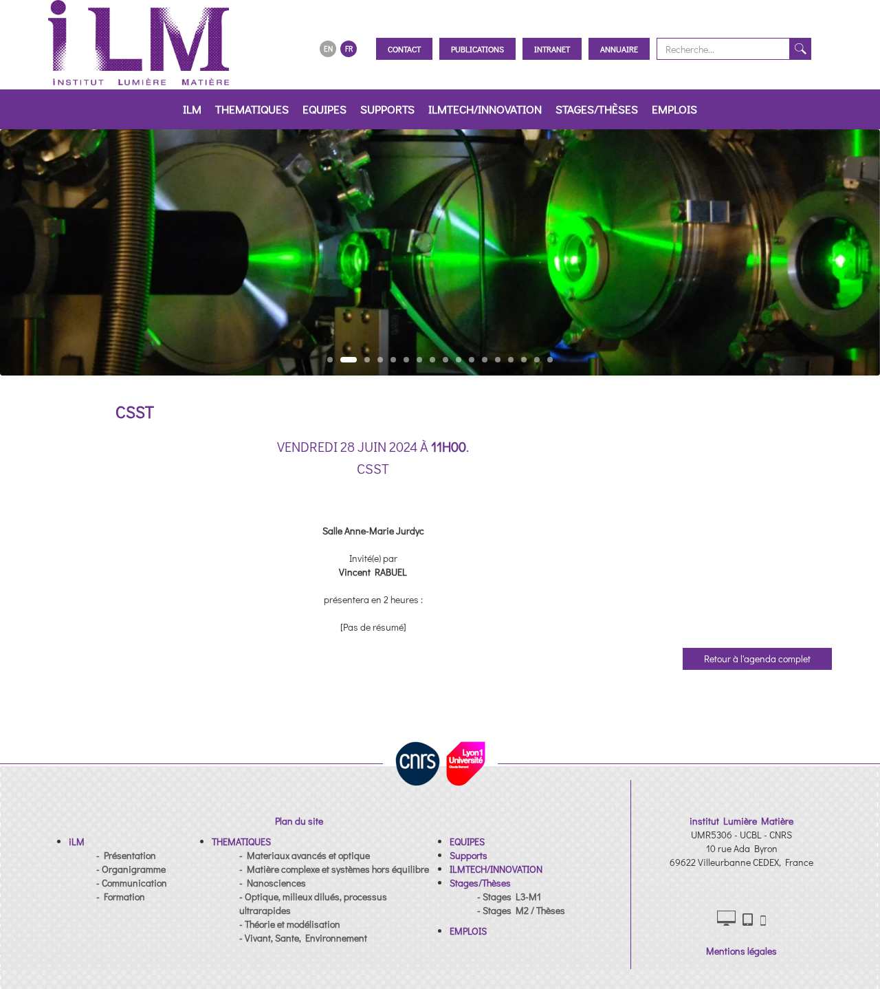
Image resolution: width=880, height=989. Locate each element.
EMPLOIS (674, 109)
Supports (387, 109)
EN (328, 48)
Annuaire (619, 48)
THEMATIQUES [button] (252, 109)
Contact (404, 48)
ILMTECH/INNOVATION (485, 109)
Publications (477, 48)
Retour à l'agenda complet (757, 658)
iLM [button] (192, 109)
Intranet (552, 48)
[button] (77, 841)
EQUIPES (324, 109)
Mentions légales (741, 950)
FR (349, 48)
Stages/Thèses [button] (597, 109)
